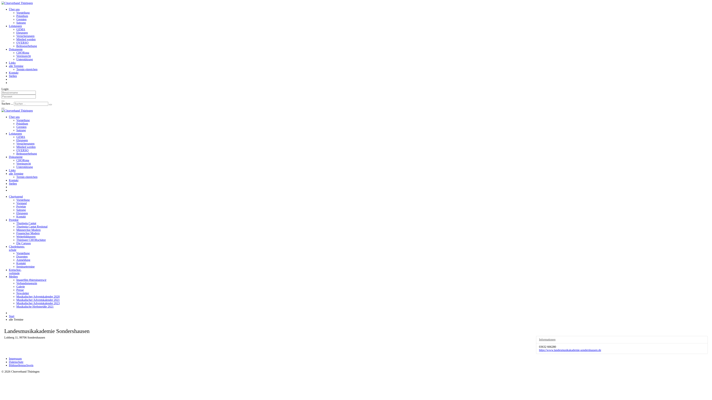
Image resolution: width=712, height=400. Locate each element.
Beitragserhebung (26, 46)
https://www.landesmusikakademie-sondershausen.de (570, 350)
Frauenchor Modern (28, 233)
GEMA (20, 29)
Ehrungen (22, 32)
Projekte (21, 206)
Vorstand (21, 203)
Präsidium (22, 16)
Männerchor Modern (28, 229)
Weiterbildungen (26, 236)
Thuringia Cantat (26, 223)
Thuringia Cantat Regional (31, 226)
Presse (20, 289)
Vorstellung (23, 12)
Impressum (15, 358)
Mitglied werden (26, 39)
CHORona (22, 52)
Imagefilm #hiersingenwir (31, 279)
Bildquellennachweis (21, 365)
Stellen (13, 76)
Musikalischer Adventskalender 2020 (38, 296)
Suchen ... (7, 103)
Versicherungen (25, 36)
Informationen (547, 339)
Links (12, 62)
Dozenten (22, 256)
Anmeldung (23, 259)
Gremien (21, 19)
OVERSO (22, 42)
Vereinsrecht (23, 56)
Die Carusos (23, 243)
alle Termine (16, 66)
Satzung (21, 22)
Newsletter (22, 293)
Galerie (20, 286)
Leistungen (15, 26)
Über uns (14, 9)
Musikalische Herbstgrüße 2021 (35, 306)
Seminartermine (25, 266)
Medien (13, 276)
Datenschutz (16, 362)
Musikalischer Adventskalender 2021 (38, 299)
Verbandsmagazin (26, 283)
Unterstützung (24, 59)
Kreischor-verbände (15, 271)
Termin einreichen (26, 69)
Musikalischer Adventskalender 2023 (38, 303)
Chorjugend (16, 196)
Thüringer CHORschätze (31, 239)
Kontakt (13, 72)
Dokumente (16, 49)
